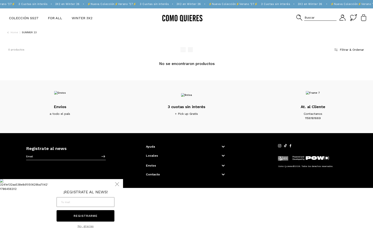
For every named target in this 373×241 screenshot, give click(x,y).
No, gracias (85, 226)
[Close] (365, 7)
